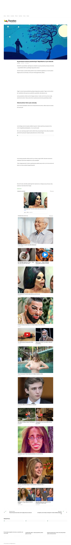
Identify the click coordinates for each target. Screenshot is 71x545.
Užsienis (8, 15)
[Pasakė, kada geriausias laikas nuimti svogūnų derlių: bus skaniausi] (6, 512)
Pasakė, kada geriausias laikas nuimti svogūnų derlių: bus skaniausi (20, 512)
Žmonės (16, 15)
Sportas (28, 15)
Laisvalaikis (12, 15)
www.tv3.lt (19, 188)
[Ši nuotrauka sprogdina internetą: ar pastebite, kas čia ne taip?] (14, 525)
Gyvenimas (20, 15)
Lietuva (5, 15)
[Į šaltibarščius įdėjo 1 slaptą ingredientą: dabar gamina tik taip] (35, 525)
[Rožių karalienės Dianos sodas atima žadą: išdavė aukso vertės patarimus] (57, 525)
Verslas (24, 15)
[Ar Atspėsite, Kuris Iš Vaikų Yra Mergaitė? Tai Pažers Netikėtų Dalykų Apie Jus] (64, 512)
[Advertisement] (35, 7)
